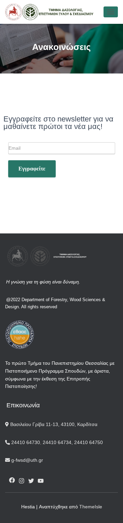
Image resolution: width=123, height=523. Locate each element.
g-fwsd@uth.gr (26, 460)
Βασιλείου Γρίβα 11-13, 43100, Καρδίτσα (53, 424)
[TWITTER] (31, 480)
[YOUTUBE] (40, 480)
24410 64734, (57, 442)
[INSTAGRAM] (21, 480)
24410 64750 (88, 442)
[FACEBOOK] (12, 480)
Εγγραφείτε (31, 168)
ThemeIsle (90, 506)
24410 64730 (25, 442)
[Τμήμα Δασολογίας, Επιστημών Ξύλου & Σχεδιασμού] (52, 11)
